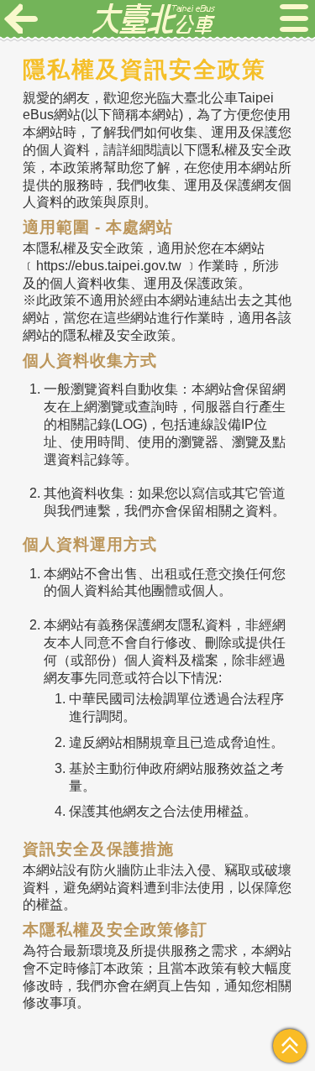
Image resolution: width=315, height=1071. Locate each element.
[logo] (154, 18)
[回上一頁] (21, 18)
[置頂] (290, 1046)
